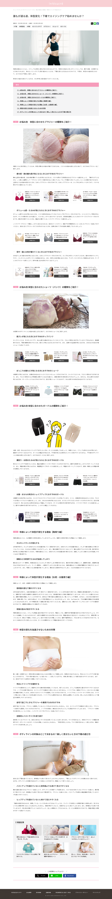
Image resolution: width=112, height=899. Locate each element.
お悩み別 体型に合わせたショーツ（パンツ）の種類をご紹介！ (40, 94)
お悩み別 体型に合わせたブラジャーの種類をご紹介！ (37, 90)
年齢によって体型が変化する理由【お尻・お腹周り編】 (37, 105)
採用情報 (38, 892)
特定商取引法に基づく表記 (63, 892)
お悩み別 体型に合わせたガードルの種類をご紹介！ (36, 97)
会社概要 (28, 892)
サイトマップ (96, 892)
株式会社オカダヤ (17, 892)
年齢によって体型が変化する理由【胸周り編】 (34, 101)
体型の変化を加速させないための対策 (31, 108)
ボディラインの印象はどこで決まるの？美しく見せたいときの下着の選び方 (44, 112)
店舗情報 (48, 892)
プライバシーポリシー (82, 892)
